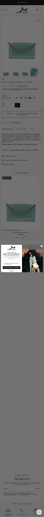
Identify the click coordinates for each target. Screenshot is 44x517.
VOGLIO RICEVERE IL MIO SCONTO (11, 267)
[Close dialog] (42, 246)
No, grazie (11, 270)
